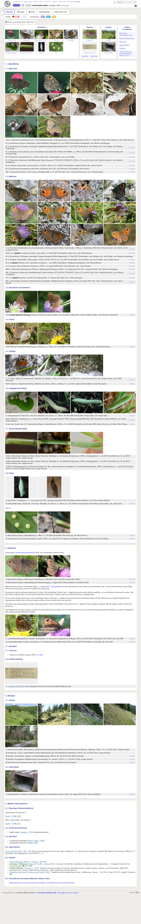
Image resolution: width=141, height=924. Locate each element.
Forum (132, 147)
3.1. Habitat (10, 700)
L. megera (42, 586)
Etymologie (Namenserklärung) (125, 34)
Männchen (94, 56)
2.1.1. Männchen (11, 650)
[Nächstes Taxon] (19, 5)
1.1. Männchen (11, 68)
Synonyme (122, 42)
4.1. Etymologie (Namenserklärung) (19, 808)
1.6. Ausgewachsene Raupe (16, 388)
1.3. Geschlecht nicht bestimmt (17, 287)
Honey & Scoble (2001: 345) (16, 851)
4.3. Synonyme (11, 836)
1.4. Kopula (9, 319)
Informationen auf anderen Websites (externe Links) (125, 53)
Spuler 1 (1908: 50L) (13, 824)
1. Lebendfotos (12, 64)
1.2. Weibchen (11, 176)
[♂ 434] (40, 655)
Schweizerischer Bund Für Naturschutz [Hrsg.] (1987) (29, 872)
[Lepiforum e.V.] (7, 4)
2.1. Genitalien (11, 646)
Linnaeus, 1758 (26, 832)
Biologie (108, 27)
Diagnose (89, 27)
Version (61, 893)
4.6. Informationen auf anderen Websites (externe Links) (27, 878)
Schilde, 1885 (32, 843)
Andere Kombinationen (127, 38)
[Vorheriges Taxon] (14, 5)
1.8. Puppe (9, 473)
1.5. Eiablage (10, 351)
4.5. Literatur (10, 857)
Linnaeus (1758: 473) (16, 686)
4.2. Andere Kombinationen (16, 828)
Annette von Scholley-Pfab (47, 893)
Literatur (122, 48)
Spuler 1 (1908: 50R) (13, 816)
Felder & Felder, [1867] (36, 841)
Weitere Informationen (127, 28)
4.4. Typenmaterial (12, 847)
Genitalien (85, 56)
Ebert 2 (35, 862)
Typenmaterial (124, 45)
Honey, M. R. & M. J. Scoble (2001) (41, 864)
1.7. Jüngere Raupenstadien (16, 429)
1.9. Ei (7, 508)
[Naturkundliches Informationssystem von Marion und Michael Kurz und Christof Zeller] (42, 883)
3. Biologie (10, 696)
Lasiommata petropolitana (24, 552)
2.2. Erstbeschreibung (14, 659)
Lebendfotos (41, 27)
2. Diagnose (10, 548)
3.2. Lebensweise (12, 767)
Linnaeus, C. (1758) (31, 868)
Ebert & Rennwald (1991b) (19, 862)
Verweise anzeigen (72, 893)
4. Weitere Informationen (16, 804)
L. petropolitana (55, 586)
